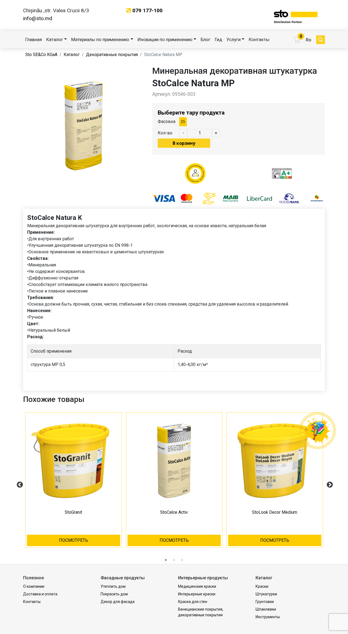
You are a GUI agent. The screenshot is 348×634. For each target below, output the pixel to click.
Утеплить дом (113, 586)
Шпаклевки (266, 609)
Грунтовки (265, 601)
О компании (33, 586)
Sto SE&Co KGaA (41, 54)
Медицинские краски (197, 586)
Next (329, 484)
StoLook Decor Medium (274, 512)
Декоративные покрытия (112, 54)
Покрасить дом (114, 594)
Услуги (233, 39)
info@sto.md (37, 18)
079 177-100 (147, 10)
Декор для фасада (118, 601)
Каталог (54, 39)
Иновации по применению (165, 39)
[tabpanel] (73, 484)
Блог (205, 39)
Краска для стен (192, 601)
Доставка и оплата (40, 594)
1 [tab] (166, 560)
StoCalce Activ (174, 512)
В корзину (184, 143)
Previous (19, 484)
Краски (262, 586)
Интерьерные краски (196, 594)
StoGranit (73, 512)
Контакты (259, 39)
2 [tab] (174, 560)
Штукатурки (266, 594)
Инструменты (268, 617)
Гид (218, 39)
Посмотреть (73, 540)
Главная (33, 39)
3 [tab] (182, 560)
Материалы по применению (100, 39)
